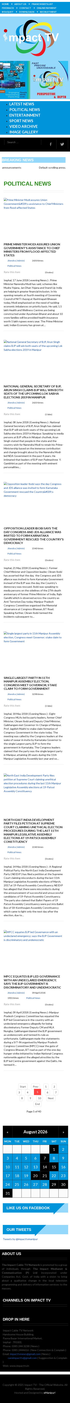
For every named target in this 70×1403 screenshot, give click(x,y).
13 (35, 1167)
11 (17, 1167)
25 (17, 1184)
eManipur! (50, 1392)
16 (63, 1167)
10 (39, 1098)
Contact (25, 8)
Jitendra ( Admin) (16, 260)
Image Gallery (23, 132)
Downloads (26, 11)
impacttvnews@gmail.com (25, 1354)
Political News (14, 265)
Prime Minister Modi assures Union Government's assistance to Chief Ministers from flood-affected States (32, 249)
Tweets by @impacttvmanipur (20, 1239)
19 (26, 1175)
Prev (35, 1086)
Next (51, 1098)
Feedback (8, 8)
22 (54, 1175)
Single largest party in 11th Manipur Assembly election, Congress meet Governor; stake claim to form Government (30, 683)
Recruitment (48, 11)
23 (63, 1175)
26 (26, 1184)
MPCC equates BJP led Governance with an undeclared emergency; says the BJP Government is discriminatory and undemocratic (32, 982)
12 (26, 1167)
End (37, 1104)
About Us (20, 4)
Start (23, 1086)
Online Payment (47, 8)
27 (35, 1184)
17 (7, 1175)
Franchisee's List (42, 4)
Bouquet (7, 11)
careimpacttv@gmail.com (22, 1357)
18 (17, 1175)
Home (5, 4)
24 (7, 1184)
